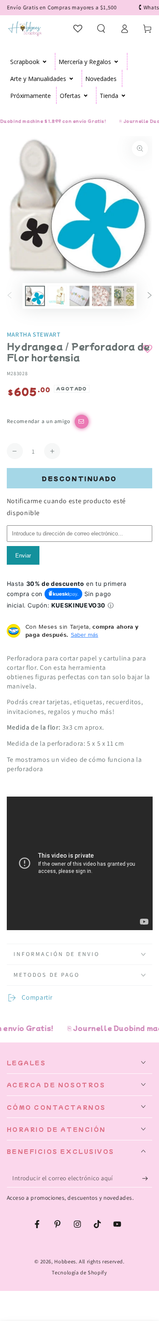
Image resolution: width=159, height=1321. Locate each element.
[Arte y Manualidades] (71, 78)
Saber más (84, 634)
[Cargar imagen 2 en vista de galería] (57, 296)
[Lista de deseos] (78, 28)
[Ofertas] (86, 95)
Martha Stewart (34, 334)
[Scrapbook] (44, 61)
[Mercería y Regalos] (116, 61)
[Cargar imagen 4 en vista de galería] (102, 296)
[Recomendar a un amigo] (81, 421)
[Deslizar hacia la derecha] (149, 296)
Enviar (23, 555)
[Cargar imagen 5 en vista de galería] (124, 296)
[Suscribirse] (147, 1178)
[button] (101, 28)
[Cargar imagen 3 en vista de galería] (79, 296)
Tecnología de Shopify (79, 1272)
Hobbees (64, 1261)
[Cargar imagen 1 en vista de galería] (35, 296)
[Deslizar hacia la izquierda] (10, 296)
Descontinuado (79, 478)
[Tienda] (123, 95)
